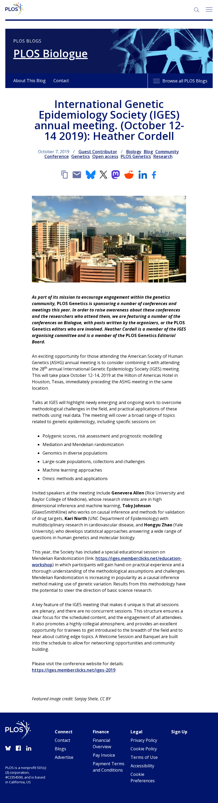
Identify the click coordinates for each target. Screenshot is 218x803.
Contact (61, 81)
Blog (148, 152)
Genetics (80, 156)
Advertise (64, 757)
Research (163, 156)
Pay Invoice (104, 755)
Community (167, 152)
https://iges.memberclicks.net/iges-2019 (73, 670)
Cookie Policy (144, 749)
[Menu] (208, 9)
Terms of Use (144, 757)
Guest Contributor (97, 152)
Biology (133, 152)
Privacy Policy (144, 740)
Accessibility (142, 766)
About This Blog (29, 81)
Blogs (60, 749)
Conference (56, 156)
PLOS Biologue (50, 53)
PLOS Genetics (136, 156)
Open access (105, 156)
